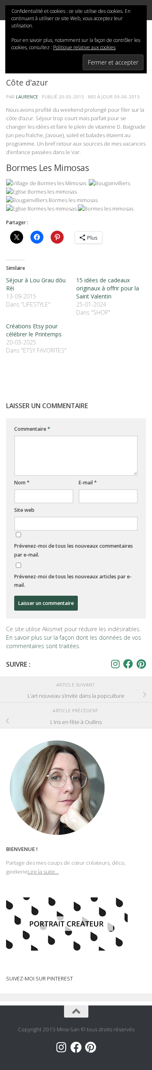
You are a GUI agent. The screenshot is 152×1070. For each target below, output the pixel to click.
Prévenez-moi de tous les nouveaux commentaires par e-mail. (73, 550)
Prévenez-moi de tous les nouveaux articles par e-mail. (73, 580)
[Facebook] (128, 664)
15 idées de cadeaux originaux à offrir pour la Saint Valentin (107, 288)
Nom (22, 482)
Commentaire (32, 428)
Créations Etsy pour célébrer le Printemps (34, 330)
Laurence (27, 97)
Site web (24, 510)
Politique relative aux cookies (84, 47)
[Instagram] (115, 664)
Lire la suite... (43, 871)
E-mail (88, 482)
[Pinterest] (141, 664)
